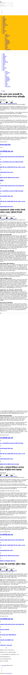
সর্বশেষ (1, 180)
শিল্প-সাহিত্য (5, 30)
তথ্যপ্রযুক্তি (7, 41)
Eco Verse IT (9, 673)
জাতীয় (4, 18)
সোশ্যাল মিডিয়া (7, 49)
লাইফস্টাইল (7, 40)
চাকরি (3, 29)
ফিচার (6, 39)
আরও (3, 33)
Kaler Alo (4, 665)
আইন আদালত (7, 35)
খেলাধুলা (4, 27)
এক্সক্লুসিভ (4, 23)
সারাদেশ (4, 22)
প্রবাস (6, 44)
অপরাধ (6, 34)
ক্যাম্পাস (6, 47)
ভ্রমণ (6, 48)
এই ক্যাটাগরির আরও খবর (6, 151)
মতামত (4, 32)
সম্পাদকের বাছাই (5, 25)
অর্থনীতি (4, 21)
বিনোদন (4, 26)
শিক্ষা (3, 28)
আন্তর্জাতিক (5, 19)
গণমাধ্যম (6, 36)
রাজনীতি (4, 20)
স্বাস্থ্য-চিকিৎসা (7, 42)
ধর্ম (5, 37)
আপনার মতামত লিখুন (5, 144)
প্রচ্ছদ (4, 16)
